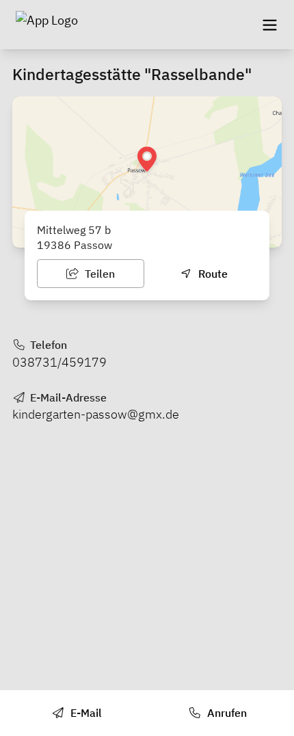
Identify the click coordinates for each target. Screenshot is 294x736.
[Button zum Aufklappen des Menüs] (269, 24)
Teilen (98, 273)
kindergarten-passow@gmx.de (95, 414)
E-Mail (85, 713)
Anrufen (225, 713)
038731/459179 (59, 362)
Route (212, 273)
